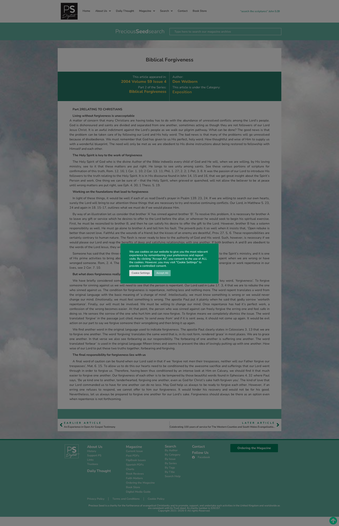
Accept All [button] (162, 273)
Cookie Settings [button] (141, 273)
